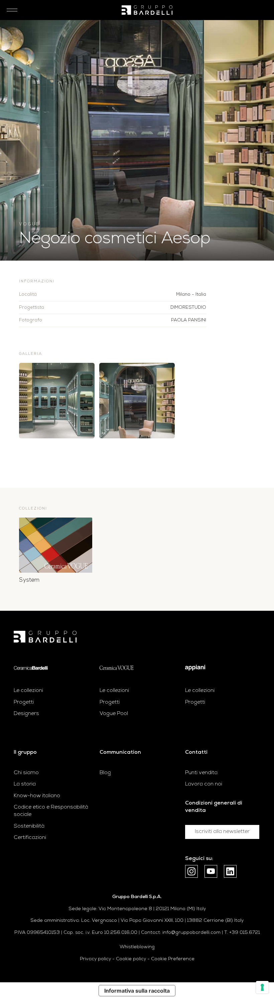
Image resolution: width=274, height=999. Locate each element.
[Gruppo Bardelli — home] (147, 10)
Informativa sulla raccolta (137, 990)
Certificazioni (30, 837)
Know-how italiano (37, 796)
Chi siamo (26, 772)
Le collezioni (28, 690)
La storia (25, 784)
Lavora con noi (203, 784)
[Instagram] (191, 871)
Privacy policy (95, 959)
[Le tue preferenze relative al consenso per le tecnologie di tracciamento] (262, 987)
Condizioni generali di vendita (213, 807)
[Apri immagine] (57, 400)
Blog (105, 772)
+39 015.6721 (244, 932)
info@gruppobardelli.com (191, 932)
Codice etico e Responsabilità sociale (51, 811)
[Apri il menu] (10, 10)
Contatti (196, 752)
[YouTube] (210, 871)
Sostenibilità (29, 826)
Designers (26, 713)
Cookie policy (131, 959)
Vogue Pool (114, 713)
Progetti (24, 702)
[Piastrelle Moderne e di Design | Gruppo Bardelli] (45, 637)
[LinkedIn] (230, 871)
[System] (55, 545)
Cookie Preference (172, 959)
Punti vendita (201, 772)
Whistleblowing (137, 947)
